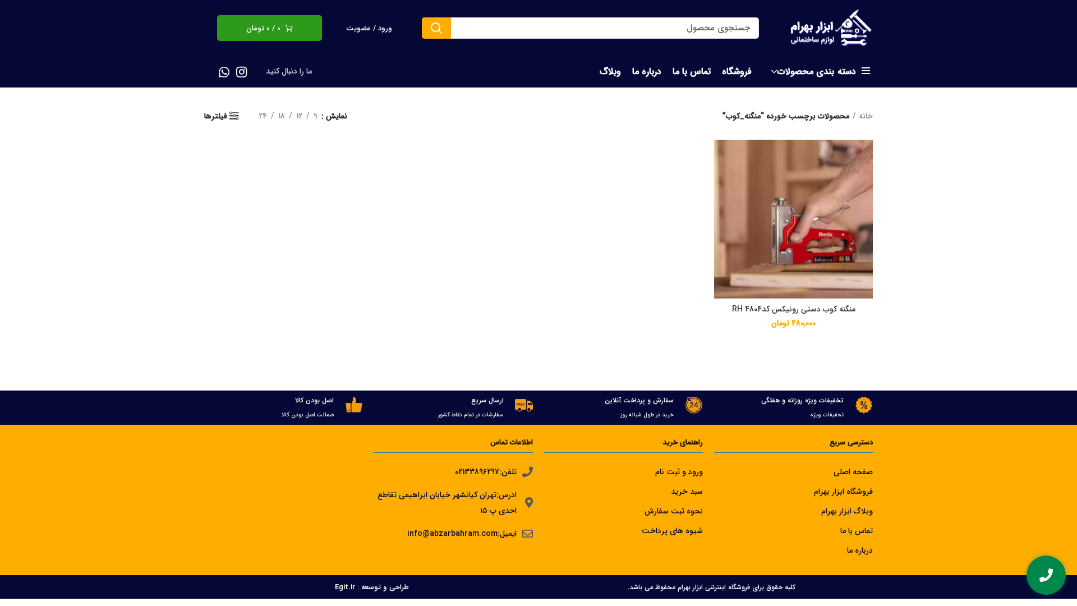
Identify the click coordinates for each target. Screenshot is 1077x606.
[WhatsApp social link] (224, 71)
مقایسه (722, 158)
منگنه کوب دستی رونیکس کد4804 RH (793, 309)
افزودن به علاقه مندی (722, 208)
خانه (866, 116)
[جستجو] (436, 28)
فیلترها (215, 116)
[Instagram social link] (241, 71)
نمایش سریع (722, 183)
